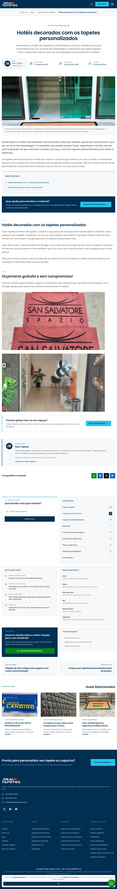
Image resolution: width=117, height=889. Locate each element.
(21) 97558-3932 (11, 794)
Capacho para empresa (70, 833)
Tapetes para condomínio (41, 837)
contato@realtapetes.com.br (16, 802)
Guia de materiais (8, 849)
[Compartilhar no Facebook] (100, 475)
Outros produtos (96, 829)
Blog (32, 12)
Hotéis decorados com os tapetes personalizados (28, 182)
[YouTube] (16, 809)
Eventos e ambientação (99, 845)
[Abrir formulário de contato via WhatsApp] (111, 883)
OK (58, 884)
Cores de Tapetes (8, 845)
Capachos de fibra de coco (71, 845)
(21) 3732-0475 (10, 798)
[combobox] (31, 511)
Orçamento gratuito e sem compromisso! (25, 187)
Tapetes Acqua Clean (98, 849)
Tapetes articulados (97, 857)
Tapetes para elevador (40, 841)
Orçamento (102, 4)
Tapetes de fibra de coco (72, 638)
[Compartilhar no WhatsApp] (94, 475)
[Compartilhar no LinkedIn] (112, 475)
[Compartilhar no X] (106, 475)
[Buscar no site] (91, 4)
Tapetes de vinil (37, 845)
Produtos (5, 829)
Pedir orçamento (103, 762)
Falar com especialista (94, 204)
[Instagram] (4, 809)
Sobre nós (5, 833)
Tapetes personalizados (46, 12)
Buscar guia (30, 519)
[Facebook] (10, 809)
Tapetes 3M (35, 849)
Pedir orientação (97, 423)
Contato (5, 841)
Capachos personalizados (71, 829)
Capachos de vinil (67, 849)
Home (25, 12)
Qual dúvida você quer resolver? (23, 503)
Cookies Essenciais (18, 877)
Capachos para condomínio (71, 837)
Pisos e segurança (97, 841)
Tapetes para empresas (40, 833)
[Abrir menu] (112, 4)
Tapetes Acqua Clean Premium (102, 853)
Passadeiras (95, 837)
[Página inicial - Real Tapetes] (9, 4)
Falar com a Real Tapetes (25, 461)
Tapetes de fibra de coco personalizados (78, 642)
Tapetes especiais (97, 833)
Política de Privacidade (70, 877)
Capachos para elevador (70, 841)
